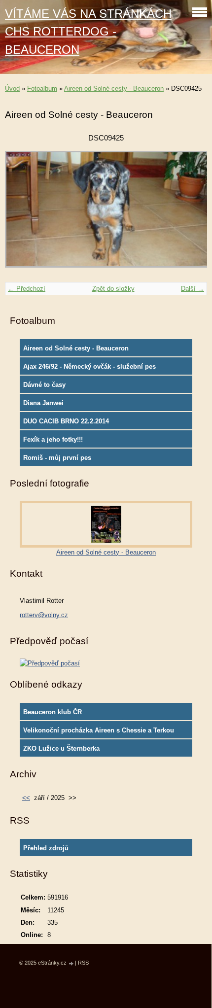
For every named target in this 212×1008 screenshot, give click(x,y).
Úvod (12, 88)
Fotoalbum (42, 88)
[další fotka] (191, 214)
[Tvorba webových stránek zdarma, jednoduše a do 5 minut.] (71, 963)
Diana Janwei (43, 403)
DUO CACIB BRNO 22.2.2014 (66, 421)
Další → (192, 288)
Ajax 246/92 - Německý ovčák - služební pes (89, 366)
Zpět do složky (113, 288)
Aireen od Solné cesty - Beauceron (114, 88)
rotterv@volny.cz (44, 615)
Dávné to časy (44, 384)
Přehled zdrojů (46, 848)
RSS (83, 963)
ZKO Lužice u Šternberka (61, 748)
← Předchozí (26, 288)
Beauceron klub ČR (52, 712)
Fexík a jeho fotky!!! (53, 439)
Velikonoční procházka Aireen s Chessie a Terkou (98, 730)
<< (26, 797)
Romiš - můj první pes (57, 457)
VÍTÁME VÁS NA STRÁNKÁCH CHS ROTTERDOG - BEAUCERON (88, 31)
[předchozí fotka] (21, 214)
